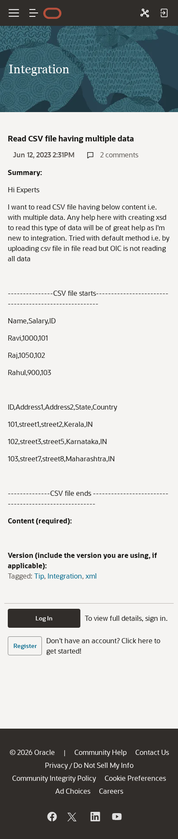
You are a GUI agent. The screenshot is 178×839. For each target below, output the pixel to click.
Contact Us (152, 752)
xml (91, 575)
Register (25, 646)
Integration (65, 575)
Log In (44, 618)
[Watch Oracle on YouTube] (116, 816)
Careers (111, 790)
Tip (39, 575)
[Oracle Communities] (145, 13)
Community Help (100, 752)
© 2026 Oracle (32, 752)
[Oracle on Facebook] (51, 816)
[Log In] (163, 13)
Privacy (56, 765)
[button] (33, 12)
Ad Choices (72, 790)
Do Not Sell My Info (103, 765)
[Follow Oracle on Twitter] (73, 816)
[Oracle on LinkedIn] (94, 816)
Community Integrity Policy (54, 778)
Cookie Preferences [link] (135, 778)
